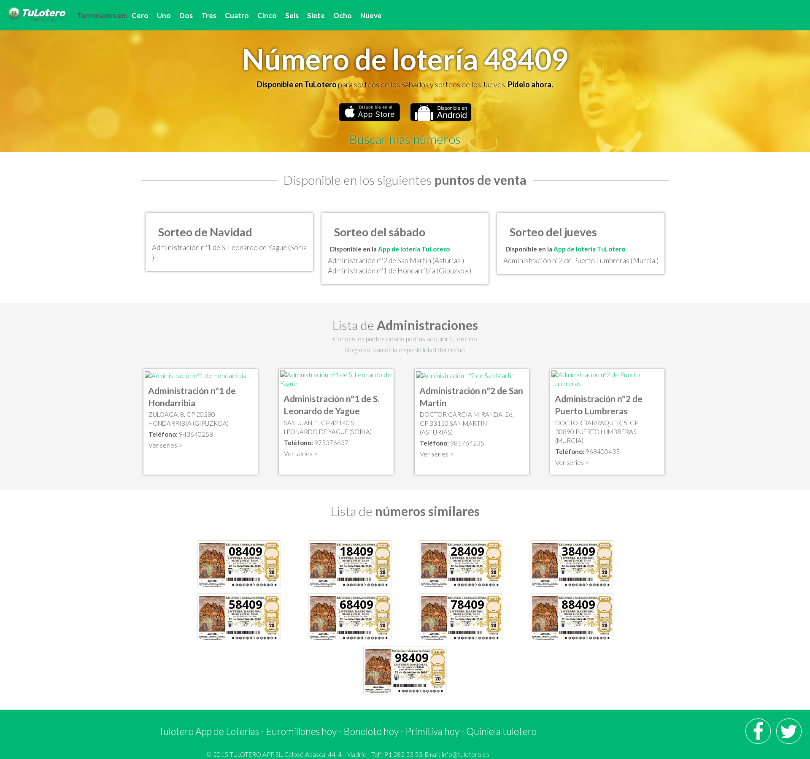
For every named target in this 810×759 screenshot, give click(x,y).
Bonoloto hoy (371, 731)
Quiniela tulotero (501, 731)
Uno (164, 15)
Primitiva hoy (432, 731)
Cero (140, 15)
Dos (186, 15)
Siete (316, 15)
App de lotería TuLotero (414, 249)
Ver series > (165, 445)
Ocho (342, 15)
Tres (208, 15)
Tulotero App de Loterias (209, 731)
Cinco (267, 15)
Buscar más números (405, 138)
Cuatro (237, 15)
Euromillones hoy (301, 731)
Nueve (371, 15)
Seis (292, 15)
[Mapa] (195, 374)
